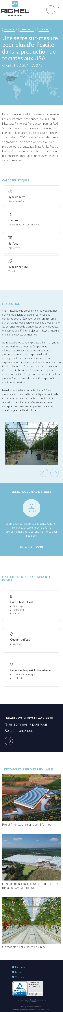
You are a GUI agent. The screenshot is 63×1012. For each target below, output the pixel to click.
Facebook (20, 967)
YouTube (19, 977)
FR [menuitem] (58, 8)
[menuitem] (59, 8)
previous (44, 473)
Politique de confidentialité (31, 1007)
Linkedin (19, 972)
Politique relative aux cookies (23, 1010)
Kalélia (47, 1010)
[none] (59, 8)
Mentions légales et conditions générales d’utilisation (31, 1001)
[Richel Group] (15, 16)
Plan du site (39, 1010)
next (54, 473)
